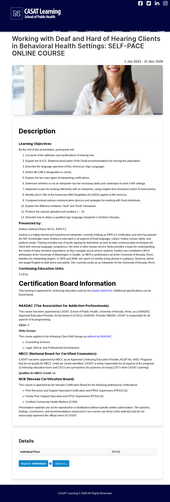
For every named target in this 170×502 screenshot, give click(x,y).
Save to (60, 463)
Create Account (140, 31)
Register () (33, 463)
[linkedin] (157, 3)
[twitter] (149, 3)
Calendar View (95, 31)
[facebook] (140, 3)
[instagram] (165, 3)
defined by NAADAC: (99, 336)
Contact (117, 31)
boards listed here (102, 290)
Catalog (73, 31)
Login (161, 31)
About (56, 31)
